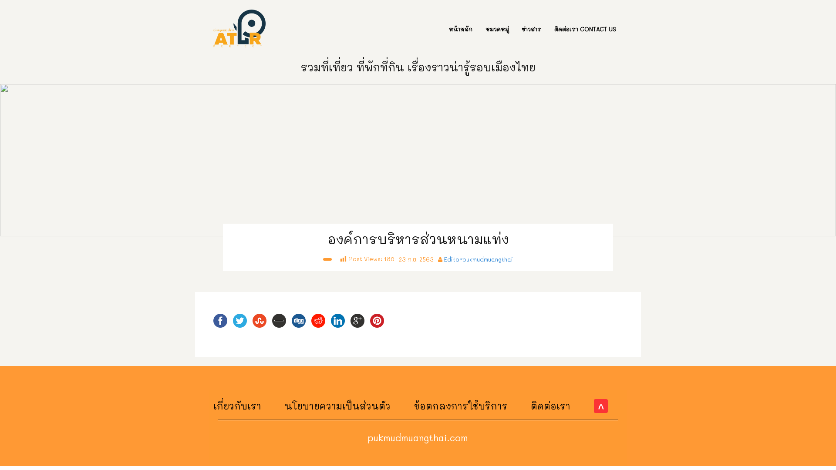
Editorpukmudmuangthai (478, 259)
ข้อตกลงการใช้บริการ (461, 406)
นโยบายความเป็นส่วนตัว (338, 406)
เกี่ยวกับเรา (237, 406)
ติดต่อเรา (550, 406)
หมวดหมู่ (497, 29)
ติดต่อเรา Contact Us (585, 29)
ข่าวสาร (531, 29)
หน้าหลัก (460, 29)
